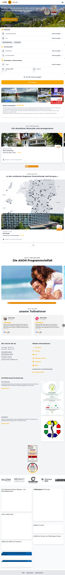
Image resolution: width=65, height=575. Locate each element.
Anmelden (32, 314)
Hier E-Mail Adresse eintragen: (19, 306)
